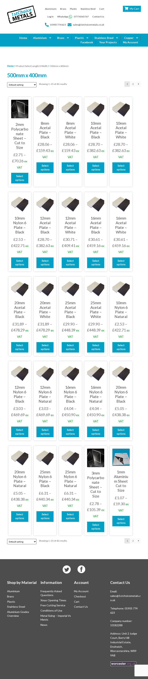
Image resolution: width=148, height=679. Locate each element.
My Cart (134, 8)
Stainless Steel (88, 8)
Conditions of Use (51, 610)
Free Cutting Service (52, 605)
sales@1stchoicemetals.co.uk (88, 24)
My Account (130, 42)
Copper (129, 37)
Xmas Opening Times (53, 600)
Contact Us (98, 16)
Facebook (87, 42)
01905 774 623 (58, 24)
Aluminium (50, 8)
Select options (19, 178)
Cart (101, 8)
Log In (50, 16)
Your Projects (108, 42)
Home (23, 37)
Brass (63, 8)
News (43, 624)
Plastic (73, 8)
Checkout (80, 596)
